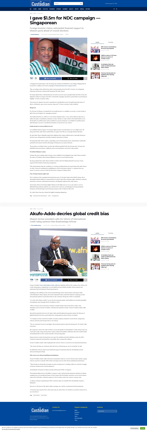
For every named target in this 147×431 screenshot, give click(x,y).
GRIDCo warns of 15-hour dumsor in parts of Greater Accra (109, 57)
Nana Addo (44, 395)
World (82, 9)
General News (40, 13)
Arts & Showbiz (78, 418)
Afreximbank (36, 395)
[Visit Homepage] (40, 3)
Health (71, 9)
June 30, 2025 (44, 34)
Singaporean (55, 195)
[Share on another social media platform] (85, 78)
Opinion (58, 9)
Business (52, 9)
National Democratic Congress (64, 86)
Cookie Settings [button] (134, 428)
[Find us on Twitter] (116, 9)
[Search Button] (81, 3)
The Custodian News (36, 225)
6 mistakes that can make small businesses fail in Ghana (108, 65)
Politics (45, 9)
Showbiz (65, 9)
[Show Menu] (30, 9)
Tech (76, 420)
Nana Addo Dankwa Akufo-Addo (49, 285)
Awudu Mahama (35, 34)
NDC (49, 195)
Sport (77, 9)
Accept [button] (142, 428)
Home (35, 9)
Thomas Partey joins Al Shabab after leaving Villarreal (108, 74)
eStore (88, 9)
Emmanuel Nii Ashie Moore (40, 195)
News (39, 9)
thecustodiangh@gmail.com (59, 410)
